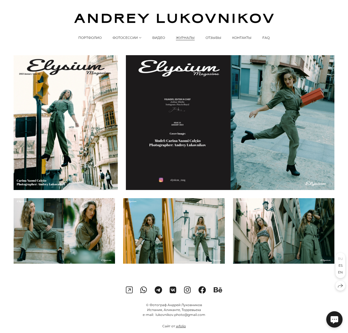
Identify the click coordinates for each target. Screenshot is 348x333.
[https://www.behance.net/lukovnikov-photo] (218, 290)
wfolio (181, 326)
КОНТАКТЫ (241, 38)
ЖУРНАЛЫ (185, 38)
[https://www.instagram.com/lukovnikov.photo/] (129, 290)
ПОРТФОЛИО (90, 38)
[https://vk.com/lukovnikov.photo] (173, 290)
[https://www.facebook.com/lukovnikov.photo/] (202, 290)
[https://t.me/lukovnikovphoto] (158, 290)
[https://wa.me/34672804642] (143, 290)
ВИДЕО (158, 38)
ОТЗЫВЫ (213, 38)
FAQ (266, 38)
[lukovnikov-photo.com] (174, 18)
